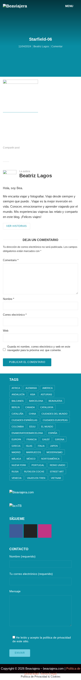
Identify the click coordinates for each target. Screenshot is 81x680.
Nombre (8, 298)
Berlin (16, 407)
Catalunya (46, 407)
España (52, 433)
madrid (16, 452)
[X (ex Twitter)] (30, 531)
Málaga (16, 458)
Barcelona (36, 401)
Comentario (10, 260)
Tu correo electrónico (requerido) (31, 573)
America (47, 388)
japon (54, 446)
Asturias (46, 394)
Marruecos (33, 452)
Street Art (57, 471)
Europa (16, 439)
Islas (29, 446)
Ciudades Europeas (55, 420)
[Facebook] (16, 531)
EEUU (32, 426)
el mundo (47, 426)
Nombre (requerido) (22, 556)
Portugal (38, 465)
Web (5, 330)
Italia (41, 446)
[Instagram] (45, 531)
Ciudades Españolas (24, 420)
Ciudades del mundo (55, 413)
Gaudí (45, 439)
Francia (32, 439)
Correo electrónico (15, 314)
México (31, 458)
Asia (32, 394)
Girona (59, 439)
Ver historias (16, 226)
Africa (16, 388)
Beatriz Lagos (41, 46)
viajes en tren (36, 478)
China (32, 413)
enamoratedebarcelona (27, 433)
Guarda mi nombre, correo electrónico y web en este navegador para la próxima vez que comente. (38, 348)
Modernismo (55, 452)
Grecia (16, 446)
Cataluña (17, 413)
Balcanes (17, 401)
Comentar (57, 46)
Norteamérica (50, 458)
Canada (30, 407)
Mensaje (15, 591)
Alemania (31, 388)
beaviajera (55, 401)
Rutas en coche (34, 471)
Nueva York (19, 465)
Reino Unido (57, 465)
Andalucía (18, 394)
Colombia (18, 426)
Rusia (15, 471)
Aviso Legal (48, 673)
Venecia (16, 478)
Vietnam (56, 478)
